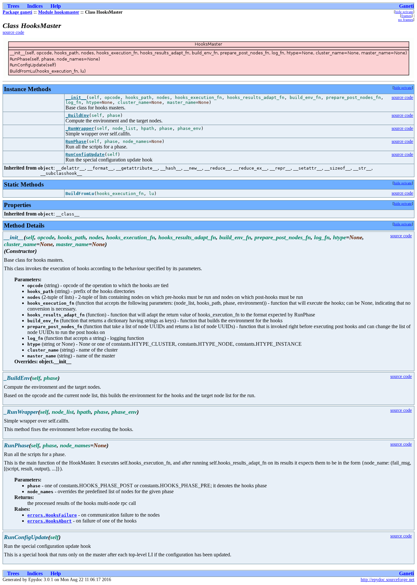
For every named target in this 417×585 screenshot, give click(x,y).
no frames (405, 19)
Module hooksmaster (58, 12)
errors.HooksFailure (52, 515)
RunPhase (75, 141)
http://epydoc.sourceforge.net (387, 579)
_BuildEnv (77, 115)
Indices (35, 6)
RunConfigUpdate (85, 154)
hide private (404, 12)
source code (13, 32)
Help (55, 6)
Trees (13, 6)
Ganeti (406, 6)
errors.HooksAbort (49, 521)
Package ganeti (17, 12)
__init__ (75, 97)
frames (406, 16)
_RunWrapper (79, 128)
